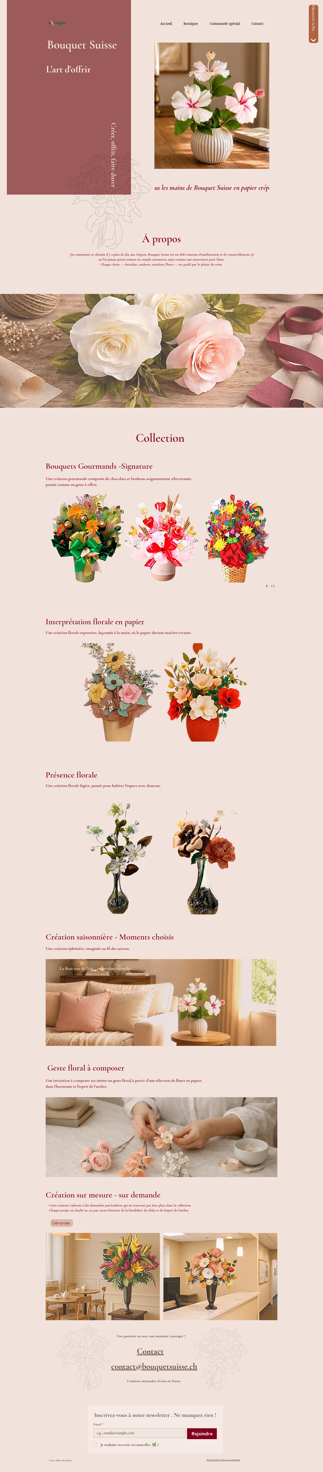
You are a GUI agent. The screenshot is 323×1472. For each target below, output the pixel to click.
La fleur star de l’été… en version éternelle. (95, 968)
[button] (118, 692)
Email (98, 1424)
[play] (267, 586)
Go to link (55, 1238)
